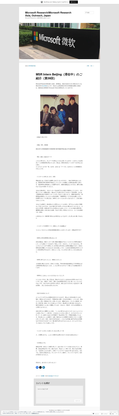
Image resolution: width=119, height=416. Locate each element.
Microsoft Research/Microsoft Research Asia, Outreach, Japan (48, 14)
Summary (33, 61)
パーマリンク (56, 376)
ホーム (27, 61)
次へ (92, 65)
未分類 (42, 376)
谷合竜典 (44, 86)
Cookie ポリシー (35, 413)
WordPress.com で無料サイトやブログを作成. (59, 410)
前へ (87, 65)
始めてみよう (74, 2)
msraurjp (50, 376)
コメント (78, 400)
